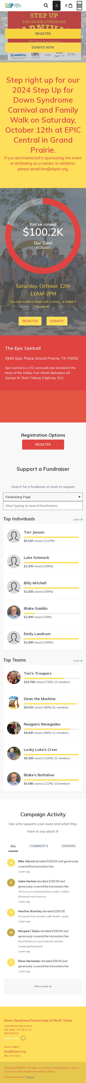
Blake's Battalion (39, 775)
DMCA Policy (47, 1071)
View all (78, 519)
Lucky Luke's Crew (40, 749)
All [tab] (13, 846)
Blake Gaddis (36, 608)
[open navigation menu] (79, 5)
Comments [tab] (39, 846)
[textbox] (43, 505)
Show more (41, 986)
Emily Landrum (37, 633)
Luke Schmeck (36, 557)
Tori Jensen (34, 532)
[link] (43, 47)
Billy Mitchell (35, 583)
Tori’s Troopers (38, 673)
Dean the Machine (40, 698)
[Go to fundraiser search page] (46, 5)
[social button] (57, 6)
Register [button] (43, 444)
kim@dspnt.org (54, 168)
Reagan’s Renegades (42, 724)
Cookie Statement (26, 1071)
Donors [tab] (69, 846)
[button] (43, 34)
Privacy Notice (60, 1067)
